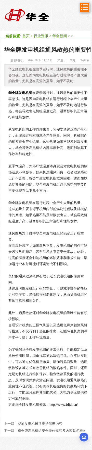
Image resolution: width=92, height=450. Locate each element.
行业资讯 (41, 36)
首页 (26, 36)
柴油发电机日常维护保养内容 (40, 424)
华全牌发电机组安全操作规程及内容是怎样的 (52, 431)
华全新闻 (59, 36)
